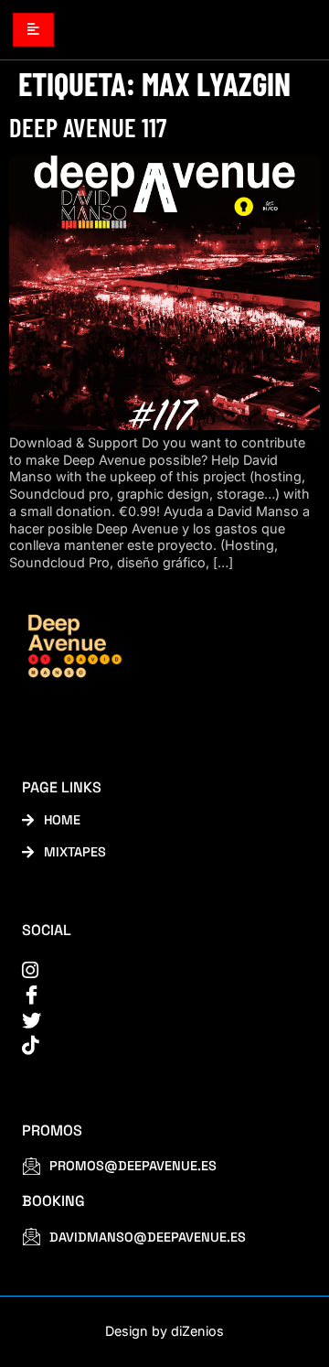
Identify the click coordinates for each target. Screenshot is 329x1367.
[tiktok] (152, 1045)
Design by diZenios (164, 1331)
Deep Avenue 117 (87, 127)
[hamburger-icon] (33, 29)
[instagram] (152, 970)
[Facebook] (152, 995)
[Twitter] (152, 1020)
